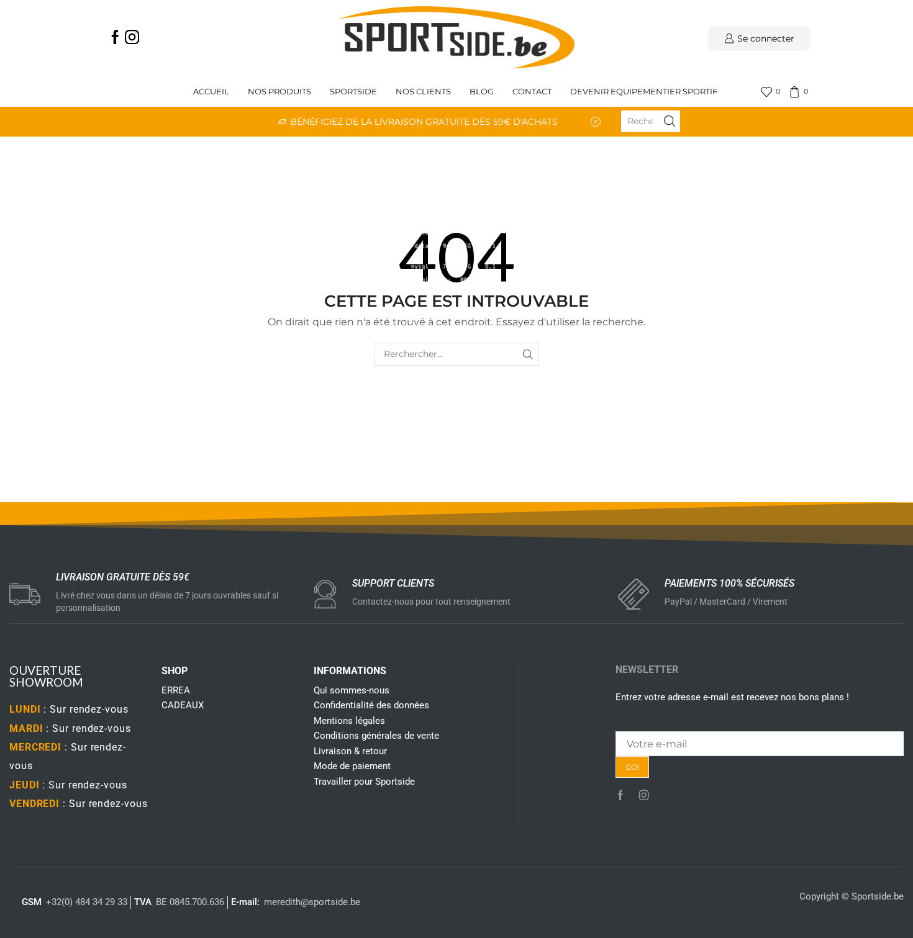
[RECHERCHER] (527, 354)
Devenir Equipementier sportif (644, 91)
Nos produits (279, 91)
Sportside (353, 91)
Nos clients (423, 91)
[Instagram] (132, 38)
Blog (482, 91)
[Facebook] (115, 38)
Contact (532, 91)
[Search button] (669, 121)
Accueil (211, 91)
